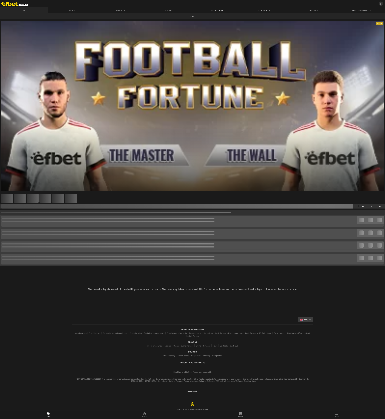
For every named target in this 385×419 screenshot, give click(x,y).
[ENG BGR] (305, 319)
